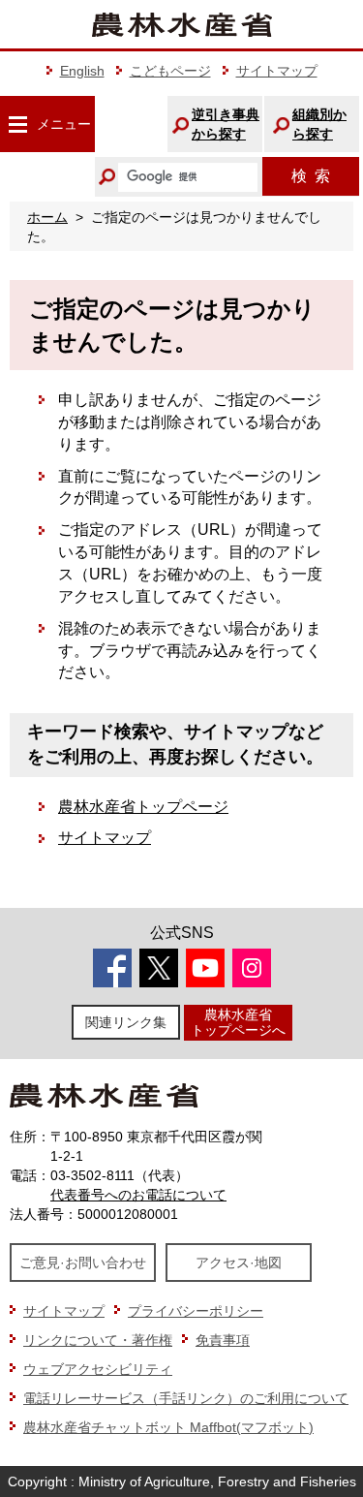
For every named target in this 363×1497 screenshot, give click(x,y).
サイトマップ (277, 70)
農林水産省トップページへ (238, 1022)
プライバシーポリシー (195, 1311)
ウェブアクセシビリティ (97, 1369)
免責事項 (223, 1340)
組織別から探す (319, 124)
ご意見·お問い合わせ (82, 1262)
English (82, 70)
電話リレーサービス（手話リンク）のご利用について (185, 1398)
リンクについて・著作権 (97, 1340)
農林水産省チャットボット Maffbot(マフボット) (168, 1427)
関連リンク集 (125, 1022)
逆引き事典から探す (225, 124)
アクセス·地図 (239, 1262)
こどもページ (170, 70)
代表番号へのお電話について (138, 1194)
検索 (310, 176)
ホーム (47, 217)
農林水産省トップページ (143, 806)
